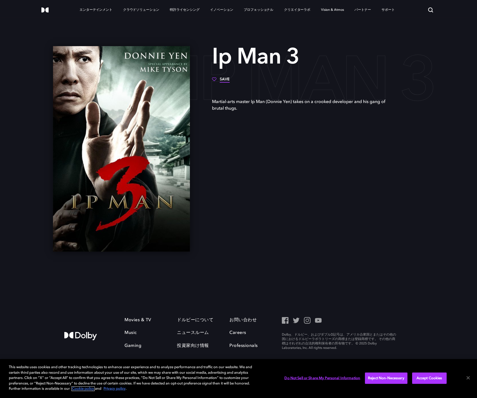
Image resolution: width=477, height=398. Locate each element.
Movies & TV (137, 320)
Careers (237, 333)
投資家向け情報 (193, 346)
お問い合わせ (243, 320)
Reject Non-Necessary (386, 378)
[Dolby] (45, 10)
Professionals (243, 346)
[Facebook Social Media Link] (285, 321)
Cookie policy (83, 389)
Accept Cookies (429, 378)
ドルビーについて (195, 320)
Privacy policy (115, 389)
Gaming (132, 346)
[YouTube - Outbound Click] (318, 321)
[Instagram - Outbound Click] (307, 321)
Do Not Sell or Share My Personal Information (322, 378)
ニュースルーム (193, 333)
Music (130, 333)
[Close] (468, 378)
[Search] (430, 10)
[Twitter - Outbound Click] (296, 321)
